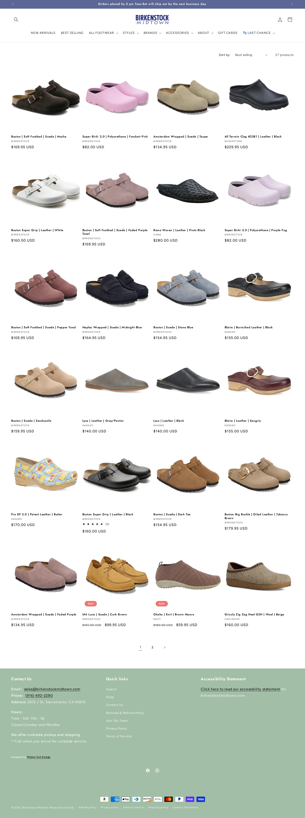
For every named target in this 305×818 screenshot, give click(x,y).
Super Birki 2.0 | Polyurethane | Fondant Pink (115, 137)
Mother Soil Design (38, 757)
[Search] (16, 20)
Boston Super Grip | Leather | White (37, 230)
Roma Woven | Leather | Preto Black (179, 230)
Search (111, 689)
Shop (110, 697)
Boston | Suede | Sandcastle (31, 421)
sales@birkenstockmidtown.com (52, 689)
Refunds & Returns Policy (125, 713)
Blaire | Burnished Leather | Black (249, 327)
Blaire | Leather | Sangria (243, 421)
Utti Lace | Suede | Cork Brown (104, 615)
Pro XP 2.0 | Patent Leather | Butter (37, 514)
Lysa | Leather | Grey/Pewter (103, 421)
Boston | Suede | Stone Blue (173, 327)
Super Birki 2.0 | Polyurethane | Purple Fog (256, 230)
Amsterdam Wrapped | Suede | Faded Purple (43, 615)
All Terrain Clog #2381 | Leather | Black (253, 137)
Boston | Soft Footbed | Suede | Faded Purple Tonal (115, 232)
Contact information (185, 807)
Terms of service (133, 807)
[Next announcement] (292, 4)
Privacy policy (110, 807)
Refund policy (87, 807)
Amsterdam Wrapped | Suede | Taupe (180, 137)
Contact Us (114, 705)
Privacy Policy (116, 728)
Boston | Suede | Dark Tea (172, 514)
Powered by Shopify (62, 807)
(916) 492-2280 (39, 695)
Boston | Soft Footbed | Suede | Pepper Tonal (43, 327)
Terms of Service (119, 736)
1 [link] (140, 647)
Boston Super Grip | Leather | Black (108, 514)
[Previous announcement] (13, 4)
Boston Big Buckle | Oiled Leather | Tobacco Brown (256, 516)
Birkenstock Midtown (35, 807)
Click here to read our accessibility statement (240, 689)
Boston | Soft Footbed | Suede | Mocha (38, 137)
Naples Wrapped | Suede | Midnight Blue (112, 327)
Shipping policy (158, 807)
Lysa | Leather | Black (168, 421)
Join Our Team (117, 721)
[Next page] (164, 647)
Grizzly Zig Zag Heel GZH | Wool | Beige (254, 615)
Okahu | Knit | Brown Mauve (173, 615)
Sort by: (225, 55)
